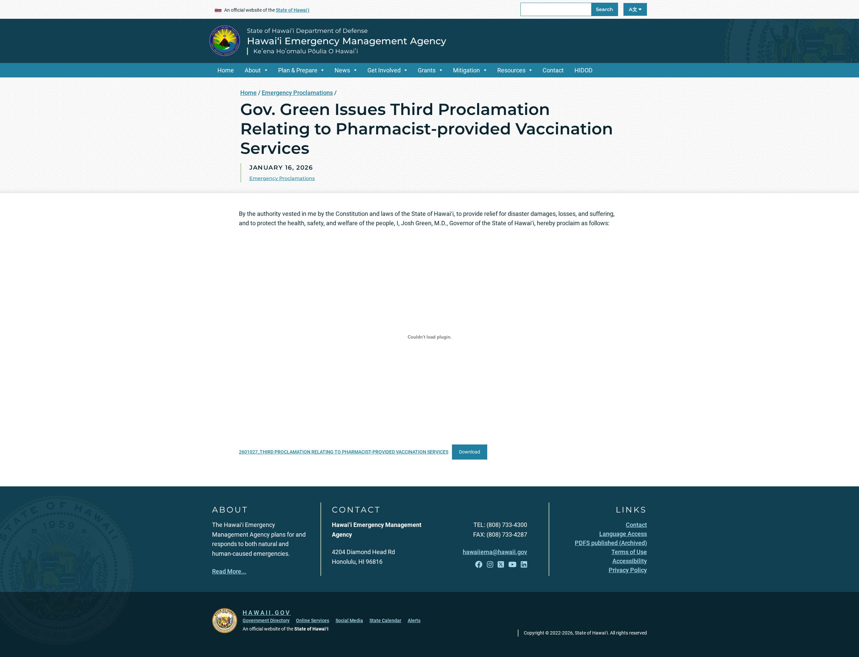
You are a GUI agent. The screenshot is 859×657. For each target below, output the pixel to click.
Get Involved (384, 70)
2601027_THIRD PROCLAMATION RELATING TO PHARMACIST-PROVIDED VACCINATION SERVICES (343, 452)
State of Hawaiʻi (292, 10)
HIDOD (583, 70)
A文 (634, 9)
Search (604, 9)
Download (469, 452)
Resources (511, 70)
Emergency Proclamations (297, 92)
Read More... (229, 571)
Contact (553, 70)
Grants (427, 70)
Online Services (312, 620)
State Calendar (385, 620)
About (253, 70)
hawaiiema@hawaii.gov (495, 551)
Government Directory (266, 620)
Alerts (414, 620)
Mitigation (466, 70)
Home (225, 70)
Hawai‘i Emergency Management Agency (346, 41)
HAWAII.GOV (267, 612)
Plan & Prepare (297, 70)
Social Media (349, 620)
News (342, 70)
